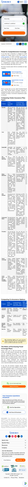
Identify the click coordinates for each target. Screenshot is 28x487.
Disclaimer (21, 477)
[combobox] (14, 18)
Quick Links (5, 440)
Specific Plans (5, 442)
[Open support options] (25, 483)
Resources (5, 445)
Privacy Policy (14, 477)
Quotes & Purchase (14, 386)
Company (4, 447)
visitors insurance (5, 56)
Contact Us (6, 477)
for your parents (23, 56)
